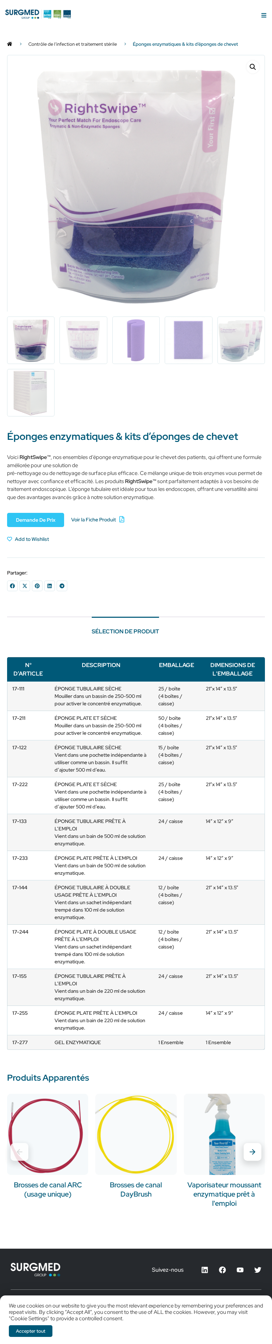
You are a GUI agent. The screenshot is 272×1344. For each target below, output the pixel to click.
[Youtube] (240, 1270)
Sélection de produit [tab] (125, 631)
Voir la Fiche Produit (93, 519)
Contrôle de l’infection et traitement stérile (72, 44)
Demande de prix (35, 520)
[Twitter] (258, 1270)
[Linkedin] (205, 1270)
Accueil (9, 44)
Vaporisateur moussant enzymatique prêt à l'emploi (224, 1194)
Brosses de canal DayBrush (136, 1189)
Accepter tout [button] (30, 1331)
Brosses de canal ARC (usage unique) (48, 1189)
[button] (252, 67)
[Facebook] (222, 1270)
